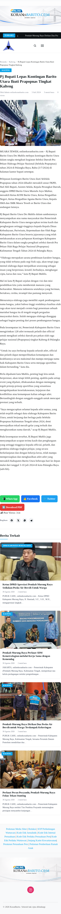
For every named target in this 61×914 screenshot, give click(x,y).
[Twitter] (18, 520)
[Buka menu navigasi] (42, 46)
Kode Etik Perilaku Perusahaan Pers (33, 836)
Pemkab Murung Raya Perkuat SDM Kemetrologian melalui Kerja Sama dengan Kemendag (26, 656)
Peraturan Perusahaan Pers (15, 844)
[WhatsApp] (24, 520)
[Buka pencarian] (35, 46)
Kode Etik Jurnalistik (26, 832)
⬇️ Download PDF (12, 507)
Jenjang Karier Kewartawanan (42, 840)
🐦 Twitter (49, 498)
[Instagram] (30, 889)
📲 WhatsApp (9, 498)
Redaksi (32, 829)
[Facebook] (11, 520)
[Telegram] (31, 520)
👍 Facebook (30, 498)
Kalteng (12, 62)
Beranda (3, 62)
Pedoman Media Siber (16, 829)
